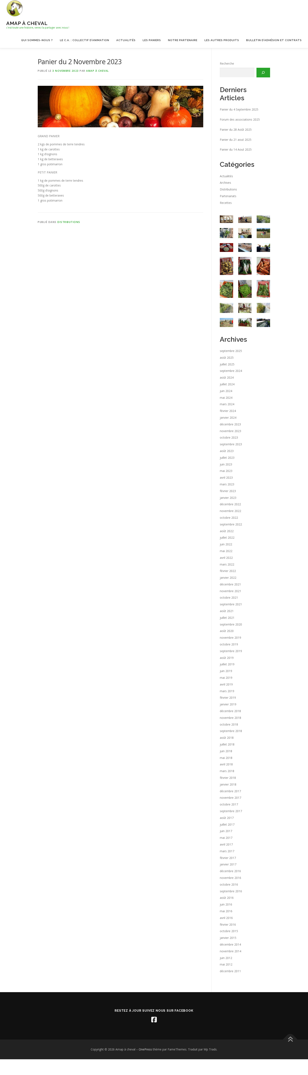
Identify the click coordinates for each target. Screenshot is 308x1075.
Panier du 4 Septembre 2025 (239, 109)
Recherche (227, 63)
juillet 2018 (227, 744)
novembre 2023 (230, 431)
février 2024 (228, 411)
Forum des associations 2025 (240, 119)
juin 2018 (226, 751)
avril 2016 (226, 918)
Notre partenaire (182, 40)
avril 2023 (226, 478)
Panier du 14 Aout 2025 (236, 149)
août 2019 (227, 658)
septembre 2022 (231, 524)
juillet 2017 (227, 824)
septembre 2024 (231, 371)
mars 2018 (227, 771)
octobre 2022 (229, 518)
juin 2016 (226, 904)
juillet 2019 (227, 664)
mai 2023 (226, 471)
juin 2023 (226, 464)
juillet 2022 (227, 537)
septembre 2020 (231, 624)
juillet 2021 (227, 618)
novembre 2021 (230, 591)
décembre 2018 (230, 711)
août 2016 (227, 898)
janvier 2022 (228, 578)
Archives (225, 183)
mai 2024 (226, 398)
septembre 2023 (231, 444)
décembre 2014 (230, 944)
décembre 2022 (230, 504)
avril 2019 (226, 684)
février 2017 (228, 858)
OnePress (145, 1049)
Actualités (126, 40)
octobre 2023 (229, 437)
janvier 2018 (228, 784)
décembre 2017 (230, 791)
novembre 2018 (230, 718)
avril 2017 (226, 844)
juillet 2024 (227, 384)
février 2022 (228, 571)
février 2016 (228, 924)
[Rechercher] (263, 73)
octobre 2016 (229, 884)
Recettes (226, 203)
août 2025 (227, 358)
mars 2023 (227, 484)
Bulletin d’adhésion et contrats (274, 40)
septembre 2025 (231, 351)
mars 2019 (227, 691)
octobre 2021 (229, 597)
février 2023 (228, 491)
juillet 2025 (227, 364)
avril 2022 (226, 558)
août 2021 (227, 611)
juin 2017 (226, 831)
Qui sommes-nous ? (37, 40)
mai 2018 (226, 758)
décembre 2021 (230, 584)
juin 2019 (226, 671)
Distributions (68, 222)
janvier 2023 (228, 498)
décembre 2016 (230, 871)
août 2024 (227, 377)
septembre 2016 (231, 891)
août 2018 (227, 738)
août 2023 (227, 451)
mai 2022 (226, 551)
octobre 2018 (229, 724)
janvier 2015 (228, 938)
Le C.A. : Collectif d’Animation (84, 40)
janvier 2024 (228, 418)
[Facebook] (154, 1019)
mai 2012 (226, 964)
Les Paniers (152, 40)
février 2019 (228, 698)
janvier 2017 (228, 864)
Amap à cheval (27, 23)
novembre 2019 (230, 638)
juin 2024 (226, 391)
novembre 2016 (230, 878)
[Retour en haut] (290, 1039)
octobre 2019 (229, 644)
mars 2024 (227, 404)
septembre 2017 (231, 811)
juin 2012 (226, 958)
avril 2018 (226, 764)
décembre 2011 (230, 971)
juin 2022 (226, 544)
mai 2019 (226, 678)
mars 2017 (227, 851)
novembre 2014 (230, 951)
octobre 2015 (229, 931)
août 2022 (227, 531)
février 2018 (228, 778)
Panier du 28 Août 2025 (236, 130)
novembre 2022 (230, 511)
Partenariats (228, 196)
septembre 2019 (231, 651)
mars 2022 (227, 564)
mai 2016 (226, 911)
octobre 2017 (229, 804)
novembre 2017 (230, 798)
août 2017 (227, 818)
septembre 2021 (231, 604)
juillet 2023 (227, 458)
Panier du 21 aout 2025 (235, 140)
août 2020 (227, 631)
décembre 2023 (230, 424)
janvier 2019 (228, 704)
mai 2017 (226, 838)
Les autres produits (221, 40)
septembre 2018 (231, 731)
